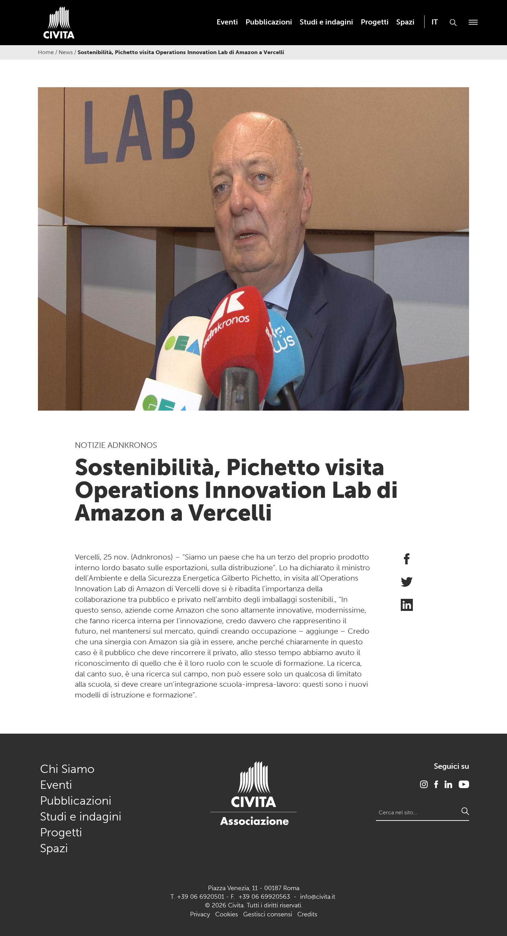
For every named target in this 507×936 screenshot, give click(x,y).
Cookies (226, 914)
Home (46, 52)
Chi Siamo (67, 769)
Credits (307, 914)
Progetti (375, 22)
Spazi (405, 22)
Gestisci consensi (267, 914)
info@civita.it (317, 896)
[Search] (465, 811)
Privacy (200, 914)
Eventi (227, 22)
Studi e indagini (326, 22)
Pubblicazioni (269, 22)
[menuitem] (227, 22)
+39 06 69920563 (264, 896)
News (66, 52)
